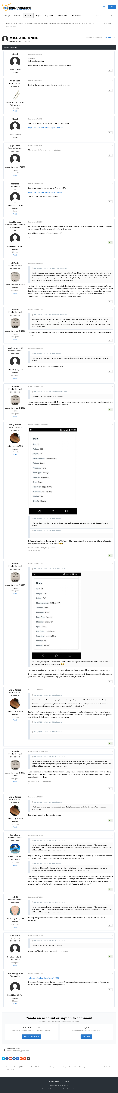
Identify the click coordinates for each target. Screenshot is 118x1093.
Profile (15, 111)
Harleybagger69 (15, 973)
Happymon (15, 935)
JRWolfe (15, 263)
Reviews (17, 15)
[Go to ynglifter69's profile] (15, 159)
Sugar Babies (62, 15)
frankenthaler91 (15, 348)
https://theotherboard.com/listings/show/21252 (45, 127)
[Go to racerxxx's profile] (15, 197)
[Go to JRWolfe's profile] (15, 277)
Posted (35, 54)
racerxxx (15, 184)
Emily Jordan (15, 424)
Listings (7, 15)
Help (38, 15)
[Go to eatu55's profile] (15, 911)
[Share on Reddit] (21, 1058)
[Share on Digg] (14, 1058)
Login (104, 6)
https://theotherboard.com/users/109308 (44, 978)
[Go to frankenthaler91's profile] (15, 362)
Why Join (48, 15)
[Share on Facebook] (7, 1058)
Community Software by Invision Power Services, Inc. (59, 1089)
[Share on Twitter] (3, 1058)
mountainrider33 (58, 268)
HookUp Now (76, 15)
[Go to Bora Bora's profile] (15, 849)
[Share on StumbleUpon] (24, 1058)
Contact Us (65, 1081)
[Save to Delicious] (17, 1058)
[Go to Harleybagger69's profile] (15, 987)
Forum (27, 15)
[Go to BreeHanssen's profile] (15, 238)
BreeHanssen (15, 222)
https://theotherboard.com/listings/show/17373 (45, 192)
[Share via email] (28, 1058)
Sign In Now (86, 1036)
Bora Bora (15, 835)
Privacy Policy (54, 1081)
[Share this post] (112, 54)
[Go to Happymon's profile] (15, 949)
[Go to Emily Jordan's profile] (15, 438)
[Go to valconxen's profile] (15, 94)
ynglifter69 (15, 145)
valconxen (15, 81)
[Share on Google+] (10, 1058)
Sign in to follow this (94, 37)
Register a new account (31, 1036)
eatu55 (15, 897)
